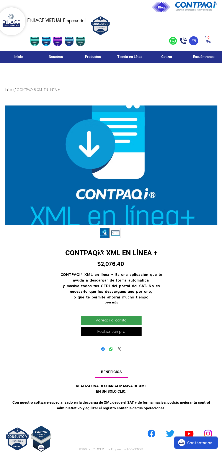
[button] (208, 39)
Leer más (111, 302)
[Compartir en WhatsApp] (111, 349)
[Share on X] (119, 349)
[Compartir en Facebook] (103, 349)
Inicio (9, 89)
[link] (111, 372)
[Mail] (193, 40)
